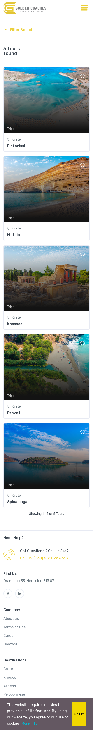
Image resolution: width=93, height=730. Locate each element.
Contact (10, 644)
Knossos (14, 324)
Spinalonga (17, 501)
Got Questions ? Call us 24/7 (44, 551)
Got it (79, 714)
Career (9, 635)
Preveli (13, 412)
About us (11, 618)
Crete (8, 669)
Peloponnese (14, 694)
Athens (9, 686)
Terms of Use (14, 627)
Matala (13, 234)
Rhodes (9, 677)
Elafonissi (16, 145)
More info (29, 723)
